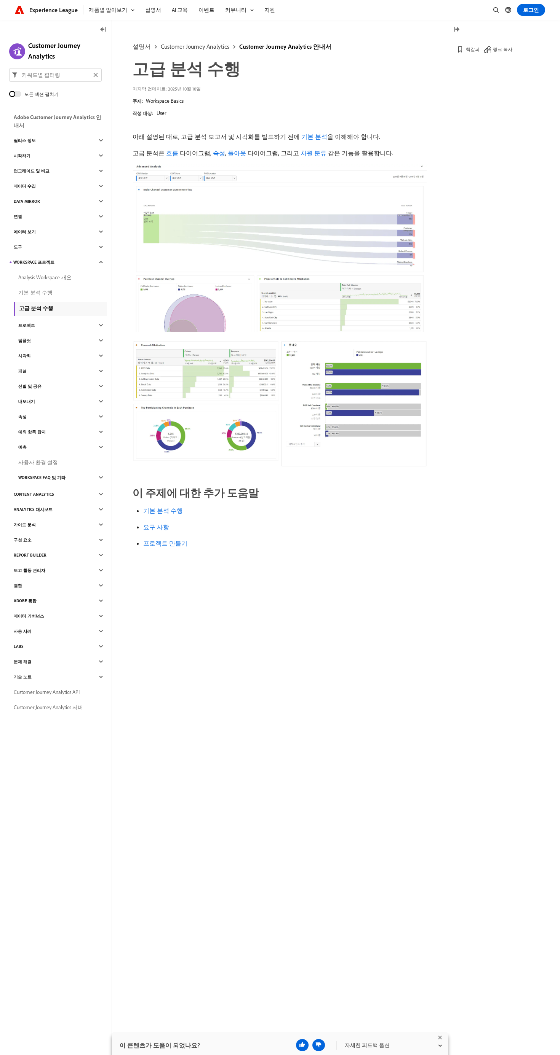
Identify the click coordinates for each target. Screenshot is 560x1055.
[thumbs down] (318, 1045)
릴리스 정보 (25, 140)
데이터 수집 (25, 186)
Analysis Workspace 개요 (45, 277)
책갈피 (473, 49)
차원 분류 (313, 153)
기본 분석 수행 (163, 510)
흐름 (172, 153)
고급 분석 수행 (36, 308)
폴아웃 (237, 153)
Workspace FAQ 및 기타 (42, 477)
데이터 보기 (25, 231)
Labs (19, 646)
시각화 (24, 355)
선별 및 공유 (30, 386)
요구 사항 (156, 527)
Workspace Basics (165, 100)
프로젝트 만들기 (165, 543)
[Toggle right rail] (456, 29)
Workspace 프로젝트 (33, 262)
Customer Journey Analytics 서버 (48, 707)
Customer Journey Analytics (195, 46)
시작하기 (22, 155)
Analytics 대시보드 (33, 509)
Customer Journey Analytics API (47, 692)
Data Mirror (27, 201)
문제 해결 (23, 661)
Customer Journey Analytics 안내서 (285, 46)
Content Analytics (34, 494)
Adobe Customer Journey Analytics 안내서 (57, 121)
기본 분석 (314, 136)
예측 (22, 447)
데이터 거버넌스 (29, 616)
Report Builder (30, 555)
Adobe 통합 (25, 600)
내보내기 (26, 401)
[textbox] (55, 75)
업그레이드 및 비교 (32, 170)
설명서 (142, 46)
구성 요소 (23, 540)
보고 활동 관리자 (29, 570)
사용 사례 (23, 631)
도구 (18, 247)
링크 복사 (502, 49)
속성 (219, 153)
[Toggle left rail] (103, 29)
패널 (22, 371)
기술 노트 (23, 676)
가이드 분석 (25, 524)
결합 (18, 585)
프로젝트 (26, 325)
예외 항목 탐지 (32, 431)
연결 (18, 216)
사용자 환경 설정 (38, 462)
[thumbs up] (302, 1045)
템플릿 (24, 340)
